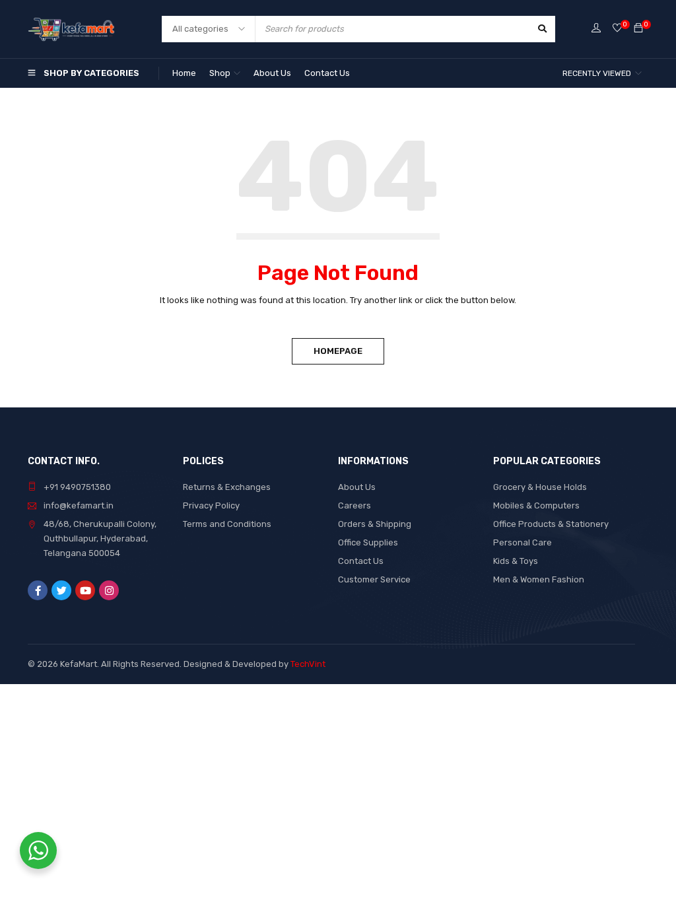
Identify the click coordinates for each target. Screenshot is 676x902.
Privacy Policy (211, 505)
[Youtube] (85, 590)
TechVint (307, 664)
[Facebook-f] (38, 590)
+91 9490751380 (77, 487)
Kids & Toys (515, 561)
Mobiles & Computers (536, 505)
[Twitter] (61, 590)
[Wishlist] (617, 29)
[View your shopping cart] (638, 29)
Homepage (338, 351)
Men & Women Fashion (538, 579)
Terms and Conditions (227, 524)
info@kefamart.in (79, 505)
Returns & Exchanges (227, 487)
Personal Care (522, 542)
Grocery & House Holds (540, 487)
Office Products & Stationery (551, 524)
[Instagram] (109, 590)
